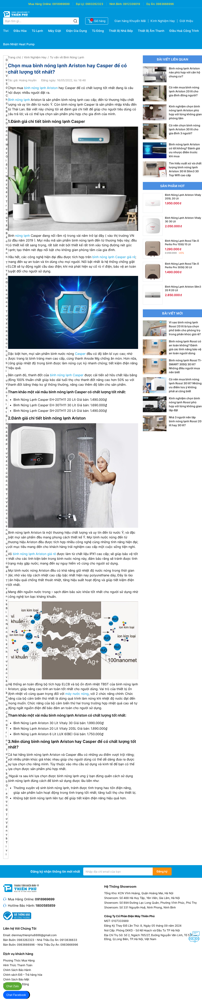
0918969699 (61, 4)
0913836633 (68, 939)
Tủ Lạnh (37, 31)
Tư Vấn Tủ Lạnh (7, 513)
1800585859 (45, 905)
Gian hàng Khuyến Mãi (130, 21)
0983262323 (94, 4)
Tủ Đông (98, 31)
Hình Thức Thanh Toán (17, 965)
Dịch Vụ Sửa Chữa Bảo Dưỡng (7, 99)
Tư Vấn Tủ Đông (7, 468)
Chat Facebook (16, 994)
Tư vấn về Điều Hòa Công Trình (7, 700)
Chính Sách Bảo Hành (17, 970)
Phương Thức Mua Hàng (19, 960)
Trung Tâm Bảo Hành (7, 229)
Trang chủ (14, 57)
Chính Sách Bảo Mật (16, 979)
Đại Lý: (80, 4)
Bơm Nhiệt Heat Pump (19, 44)
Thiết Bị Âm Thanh (151, 31)
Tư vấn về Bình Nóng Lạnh (7, 616)
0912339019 (131, 4)
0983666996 (165, 4)
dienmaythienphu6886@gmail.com (34, 935)
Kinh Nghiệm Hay (163, 21)
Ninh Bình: (115, 4)
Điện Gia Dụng (76, 31)
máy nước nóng (77, 694)
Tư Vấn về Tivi (7, 834)
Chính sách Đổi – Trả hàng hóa (22, 974)
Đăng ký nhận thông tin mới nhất (55, 871)
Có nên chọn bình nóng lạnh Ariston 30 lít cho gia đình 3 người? (184, 129)
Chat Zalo (12, 986)
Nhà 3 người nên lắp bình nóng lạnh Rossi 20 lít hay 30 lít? (185, 421)
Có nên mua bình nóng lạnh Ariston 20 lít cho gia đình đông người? (184, 91)
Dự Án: (150, 4)
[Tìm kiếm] (75, 21)
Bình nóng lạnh (19, 100)
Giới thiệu (186, 21)
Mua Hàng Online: (39, 4)
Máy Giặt (54, 31)
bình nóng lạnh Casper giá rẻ (113, 257)
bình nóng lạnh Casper (66, 375)
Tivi (5, 31)
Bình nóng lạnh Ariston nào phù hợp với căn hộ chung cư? (184, 72)
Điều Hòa (20, 31)
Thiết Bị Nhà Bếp (121, 31)
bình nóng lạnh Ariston (41, 88)
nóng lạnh (22, 236)
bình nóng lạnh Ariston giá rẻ (34, 554)
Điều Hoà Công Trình (184, 31)
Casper (80, 354)
